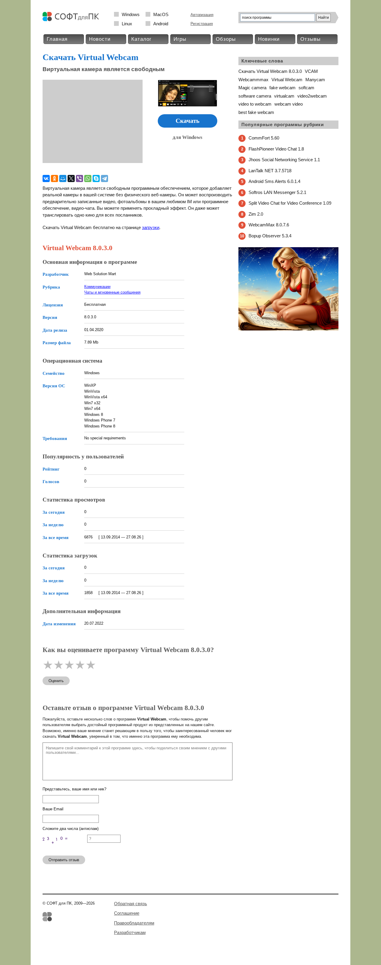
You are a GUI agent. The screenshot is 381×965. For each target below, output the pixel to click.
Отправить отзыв (64, 860)
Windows (131, 14)
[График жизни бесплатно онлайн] (288, 329)
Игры (180, 39)
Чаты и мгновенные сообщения (112, 292)
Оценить (56, 681)
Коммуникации (97, 286)
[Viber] (79, 178)
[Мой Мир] (62, 178)
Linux (127, 23)
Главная (57, 39)
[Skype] (96, 178)
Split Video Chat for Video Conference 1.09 (290, 203)
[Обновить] (65, 848)
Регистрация (201, 23)
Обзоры (226, 39)
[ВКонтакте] (46, 178)
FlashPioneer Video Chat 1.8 (276, 148)
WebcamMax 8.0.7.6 (269, 224)
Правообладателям (134, 922)
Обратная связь (130, 903)
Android (160, 23)
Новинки (269, 39)
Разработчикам (130, 932)
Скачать (187, 120)
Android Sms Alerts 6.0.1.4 (274, 181)
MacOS (160, 14)
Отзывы (310, 39)
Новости (100, 39)
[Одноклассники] (54, 178)
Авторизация (201, 14)
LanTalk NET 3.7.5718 (270, 170)
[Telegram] (104, 178)
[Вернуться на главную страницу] (72, 20)
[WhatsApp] (87, 178)
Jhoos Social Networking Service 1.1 (284, 159)
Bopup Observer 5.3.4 (270, 235)
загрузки (150, 227)
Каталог (141, 39)
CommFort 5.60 (264, 137)
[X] (71, 178)
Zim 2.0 (256, 214)
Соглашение (126, 913)
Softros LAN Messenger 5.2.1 (277, 192)
